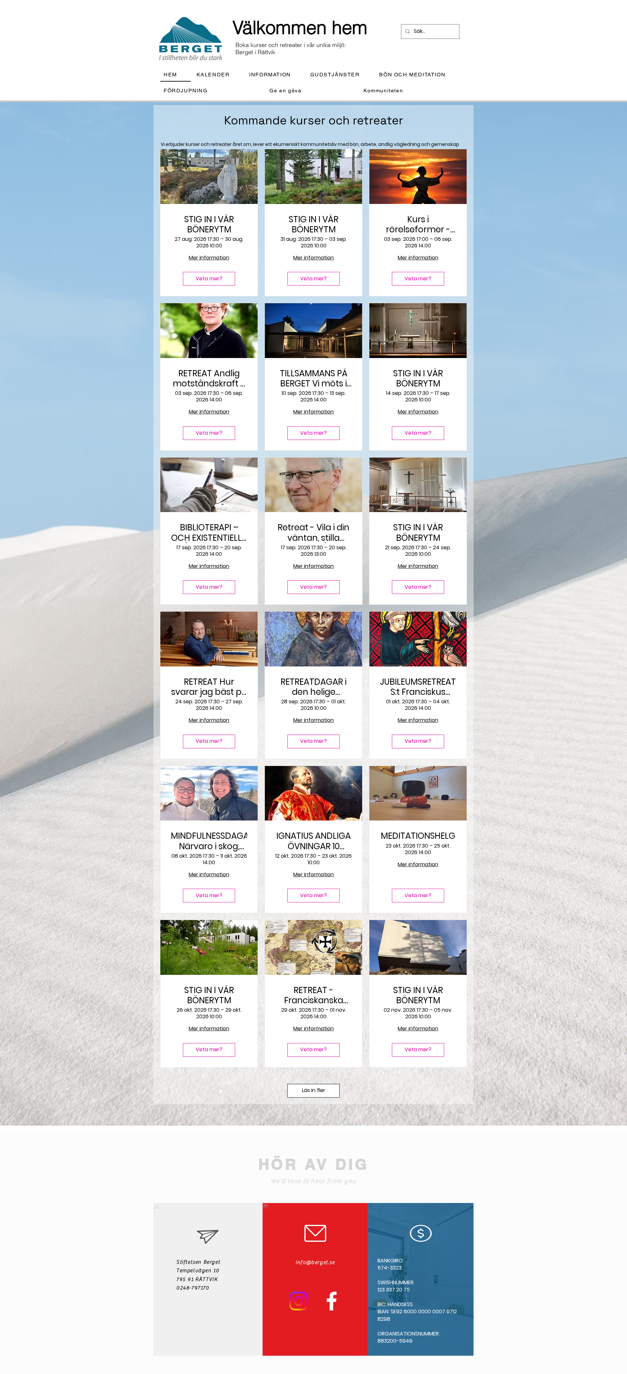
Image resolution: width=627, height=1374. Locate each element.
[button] (275, 75)
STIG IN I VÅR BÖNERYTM (209, 224)
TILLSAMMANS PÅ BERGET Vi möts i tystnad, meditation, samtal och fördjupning (313, 378)
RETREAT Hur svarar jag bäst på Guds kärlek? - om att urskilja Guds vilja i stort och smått (209, 687)
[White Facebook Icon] (331, 1301)
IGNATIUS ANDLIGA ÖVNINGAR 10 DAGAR (313, 841)
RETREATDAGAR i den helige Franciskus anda (313, 687)
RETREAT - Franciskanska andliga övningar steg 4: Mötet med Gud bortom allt (313, 995)
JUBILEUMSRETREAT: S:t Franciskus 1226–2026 (418, 687)
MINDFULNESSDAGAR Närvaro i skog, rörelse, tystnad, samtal (209, 841)
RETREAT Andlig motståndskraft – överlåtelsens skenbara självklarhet (209, 378)
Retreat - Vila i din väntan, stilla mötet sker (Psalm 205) (313, 533)
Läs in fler (313, 1090)
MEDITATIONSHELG (418, 836)
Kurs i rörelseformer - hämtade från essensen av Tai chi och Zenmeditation (418, 224)
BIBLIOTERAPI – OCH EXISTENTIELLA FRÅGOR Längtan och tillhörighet (209, 533)
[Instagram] (298, 1301)
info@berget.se (315, 1262)
